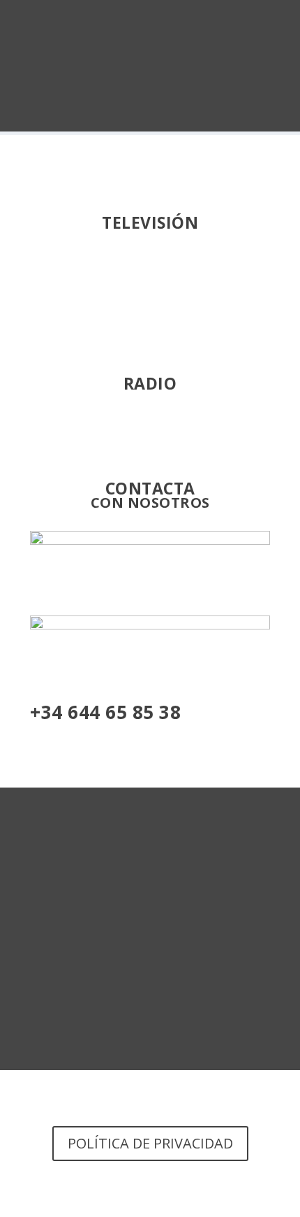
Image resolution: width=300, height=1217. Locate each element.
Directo (150, 439)
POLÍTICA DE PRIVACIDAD (150, 1143)
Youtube (150, 278)
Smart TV (150, 334)
